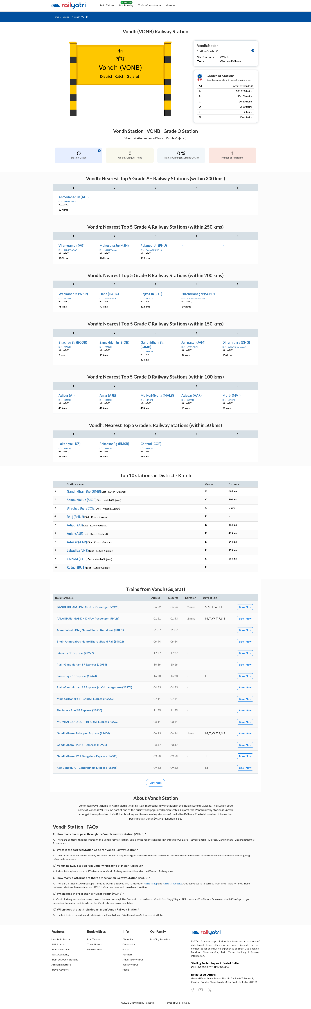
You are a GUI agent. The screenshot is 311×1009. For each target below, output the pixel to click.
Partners (127, 954)
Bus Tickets (94, 939)
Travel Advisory (60, 969)
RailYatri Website (172, 883)
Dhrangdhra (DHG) (236, 342)
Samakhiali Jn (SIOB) (114, 342)
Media (126, 969)
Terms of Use (173, 1002)
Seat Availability (60, 954)
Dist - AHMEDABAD (67, 201)
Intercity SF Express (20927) (75, 653)
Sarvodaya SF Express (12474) (77, 676)
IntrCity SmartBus (160, 939)
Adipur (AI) (66, 395)
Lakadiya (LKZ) (69, 444)
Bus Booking (126, 5)
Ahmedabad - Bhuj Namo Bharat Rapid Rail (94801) (90, 630)
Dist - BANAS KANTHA (151, 250)
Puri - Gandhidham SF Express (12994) (82, 664)
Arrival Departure (61, 964)
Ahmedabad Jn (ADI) (73, 197)
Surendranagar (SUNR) (198, 294)
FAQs (126, 949)
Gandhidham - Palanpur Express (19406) (83, 733)
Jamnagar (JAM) (193, 342)
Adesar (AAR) (191, 395)
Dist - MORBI (64, 298)
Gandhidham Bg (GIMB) (84, 491)
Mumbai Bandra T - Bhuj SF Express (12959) (85, 698)
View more (156, 782)
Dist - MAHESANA (108, 250)
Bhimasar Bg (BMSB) (114, 444)
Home (56, 16)
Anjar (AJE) (108, 395)
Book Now (245, 607)
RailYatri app (151, 883)
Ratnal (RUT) (76, 567)
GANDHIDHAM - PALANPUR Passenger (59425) (88, 607)
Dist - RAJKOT (147, 298)
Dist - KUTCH (64, 346)
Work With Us (130, 964)
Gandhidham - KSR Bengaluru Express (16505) (87, 756)
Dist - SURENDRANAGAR (193, 298)
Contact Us (129, 944)
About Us (128, 939)
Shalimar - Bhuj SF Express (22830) (79, 710)
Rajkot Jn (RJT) (151, 294)
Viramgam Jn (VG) (71, 245)
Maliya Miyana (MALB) (157, 395)
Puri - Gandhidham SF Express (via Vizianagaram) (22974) (94, 687)
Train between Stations (64, 959)
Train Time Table (60, 949)
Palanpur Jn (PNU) (154, 245)
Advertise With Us (133, 959)
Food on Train (94, 949)
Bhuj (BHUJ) (75, 517)
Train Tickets (107, 5)
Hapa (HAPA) (109, 294)
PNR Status (58, 944)
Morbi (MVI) (231, 395)
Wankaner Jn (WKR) (73, 294)
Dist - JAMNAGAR (108, 298)
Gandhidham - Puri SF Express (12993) (82, 744)
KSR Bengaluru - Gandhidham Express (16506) (87, 767)
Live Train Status (60, 939)
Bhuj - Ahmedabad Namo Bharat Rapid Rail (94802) (90, 641)
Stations (67, 16)
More (169, 5)
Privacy (186, 1002)
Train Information (148, 5)
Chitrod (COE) (151, 444)
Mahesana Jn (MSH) (114, 245)
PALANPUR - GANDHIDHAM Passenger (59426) (88, 618)
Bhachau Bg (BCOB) (72, 342)
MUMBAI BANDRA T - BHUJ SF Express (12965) (88, 721)
